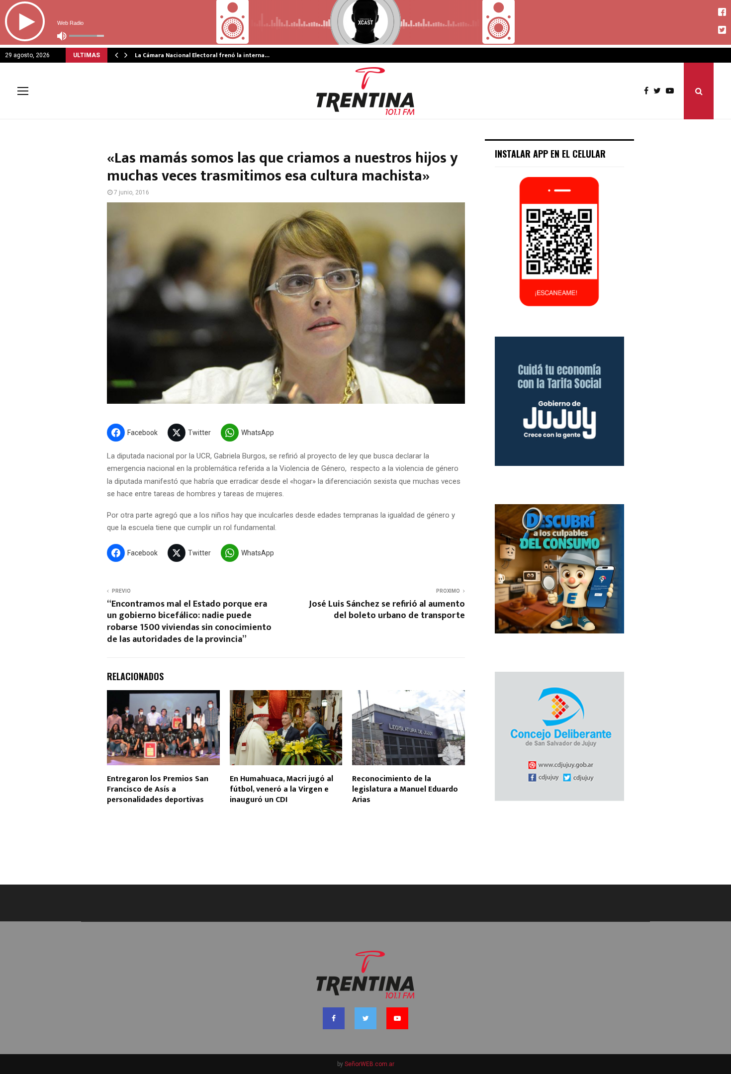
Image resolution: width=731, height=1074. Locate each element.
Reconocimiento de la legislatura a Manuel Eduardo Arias (405, 789)
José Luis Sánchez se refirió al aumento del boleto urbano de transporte (387, 610)
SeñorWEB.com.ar (369, 1064)
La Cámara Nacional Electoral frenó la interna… (202, 55)
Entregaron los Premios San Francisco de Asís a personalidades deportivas (157, 789)
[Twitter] (659, 91)
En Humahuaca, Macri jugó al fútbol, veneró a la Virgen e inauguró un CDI (281, 789)
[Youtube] (672, 91)
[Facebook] (648, 91)
